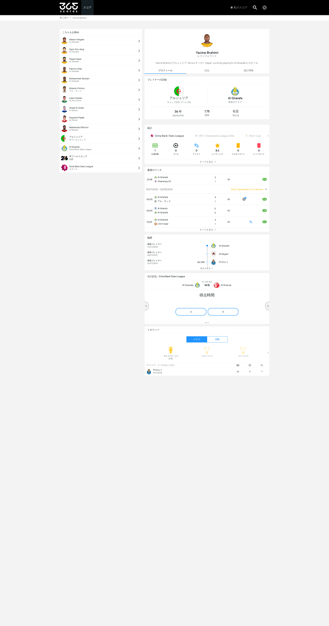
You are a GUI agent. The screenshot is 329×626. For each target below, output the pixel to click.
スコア (87, 7)
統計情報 (248, 70)
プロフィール (165, 70)
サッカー (64, 17)
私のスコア (240, 7)
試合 (207, 70)
